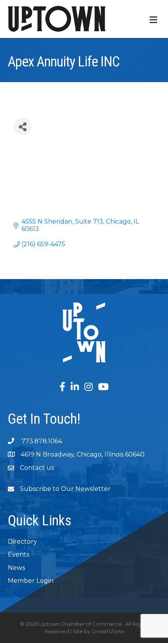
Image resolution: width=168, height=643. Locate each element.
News (16, 567)
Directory (22, 541)
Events (18, 554)
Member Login (31, 580)
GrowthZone (107, 631)
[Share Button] (22, 126)
